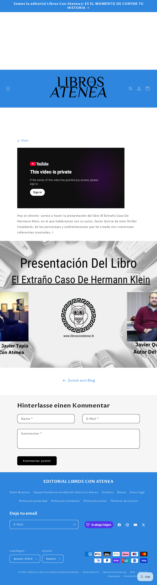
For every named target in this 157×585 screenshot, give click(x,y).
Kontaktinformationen (135, 576)
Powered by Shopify (68, 572)
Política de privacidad (33, 501)
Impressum (114, 576)
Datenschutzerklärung (114, 572)
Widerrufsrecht (91, 572)
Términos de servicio (124, 501)
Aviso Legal (137, 492)
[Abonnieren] (74, 524)
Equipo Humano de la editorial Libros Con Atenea (66, 492)
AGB (132, 572)
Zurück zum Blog (81, 380)
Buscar (121, 492)
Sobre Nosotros (20, 492)
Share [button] (25, 140)
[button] (8, 88)
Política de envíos (95, 501)
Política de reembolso (65, 501)
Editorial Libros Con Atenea (42, 572)
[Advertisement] (78, 41)
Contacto (108, 492)
